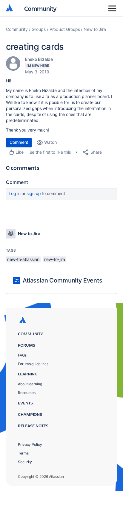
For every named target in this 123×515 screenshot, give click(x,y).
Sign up (34, 193)
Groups (39, 29)
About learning (30, 384)
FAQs (22, 355)
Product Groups (65, 29)
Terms (23, 453)
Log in (15, 193)
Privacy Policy (30, 444)
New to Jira (95, 29)
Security (25, 462)
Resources (27, 392)
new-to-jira (54, 259)
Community (40, 8)
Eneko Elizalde (39, 59)
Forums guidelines (33, 364)
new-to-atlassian (23, 259)
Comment (19, 142)
